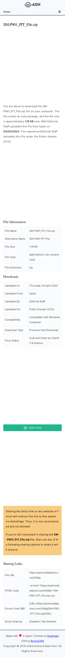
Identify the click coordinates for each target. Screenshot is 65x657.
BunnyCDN (37, 641)
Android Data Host (32, 4)
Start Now (35, 427)
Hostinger (53, 636)
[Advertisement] (32, 62)
